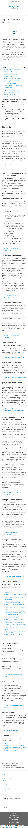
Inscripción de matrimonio (13, 90)
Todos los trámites (7, 778)
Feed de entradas (14, 815)
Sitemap (5, 794)
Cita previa (6, 73)
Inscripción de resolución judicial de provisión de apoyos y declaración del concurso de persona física (15, 612)
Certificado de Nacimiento (13, 78)
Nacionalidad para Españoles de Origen (15, 747)
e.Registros (14, 6)
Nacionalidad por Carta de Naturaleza (15, 745)
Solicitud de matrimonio (11, 730)
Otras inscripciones (11, 94)
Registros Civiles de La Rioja (10, 763)
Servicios (5, 777)
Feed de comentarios (14, 817)
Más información (9, 827)
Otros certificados (11, 83)
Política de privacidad (8, 788)
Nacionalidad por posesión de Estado (15, 748)
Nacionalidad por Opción (11, 750)
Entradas (5, 782)
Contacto (12, 1)
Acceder (14, 813)
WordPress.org (14, 819)
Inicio (4, 775)
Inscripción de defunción (13, 92)
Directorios (5, 781)
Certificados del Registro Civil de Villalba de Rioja (12, 75)
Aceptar (15, 827)
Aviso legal (17, 1)
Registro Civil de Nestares (10, 765)
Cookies (5, 792)
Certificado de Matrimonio (13, 80)
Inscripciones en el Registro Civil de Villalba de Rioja (13, 86)
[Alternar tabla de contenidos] (23, 67)
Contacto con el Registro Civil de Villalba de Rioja (12, 70)
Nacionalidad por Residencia (12, 743)
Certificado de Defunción (13, 82)
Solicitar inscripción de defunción (14, 576)
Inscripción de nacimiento (13, 89)
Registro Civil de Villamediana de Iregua (13, 767)
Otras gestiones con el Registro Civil (13, 96)
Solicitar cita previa (10, 165)
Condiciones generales (9, 790)
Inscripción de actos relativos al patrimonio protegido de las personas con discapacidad (15, 624)
